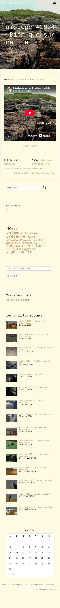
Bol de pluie (13, 3)
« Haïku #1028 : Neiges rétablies (24, 168)
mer (48, 164)
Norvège (27, 243)
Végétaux (15, 252)
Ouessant (15, 246)
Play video (30, 146)
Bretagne (37, 164)
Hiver (32, 237)
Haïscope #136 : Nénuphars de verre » (34, 173)
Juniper (42, 590)
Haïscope (9, 164)
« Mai (11, 574)
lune (35, 240)
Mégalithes (13, 243)
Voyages (28, 249)
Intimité (14, 240)
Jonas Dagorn (20, 79)
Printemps (37, 246)
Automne (47, 160)
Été (29, 252)
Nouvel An (39, 243)
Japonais (27, 240)
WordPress (53, 590)
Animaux (14, 233)
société (13, 249)
